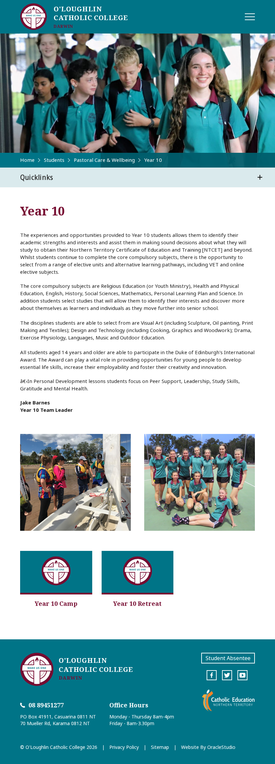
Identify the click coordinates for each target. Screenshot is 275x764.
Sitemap (160, 747)
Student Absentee (228, 658)
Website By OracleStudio (208, 747)
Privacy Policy (124, 747)
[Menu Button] (250, 17)
